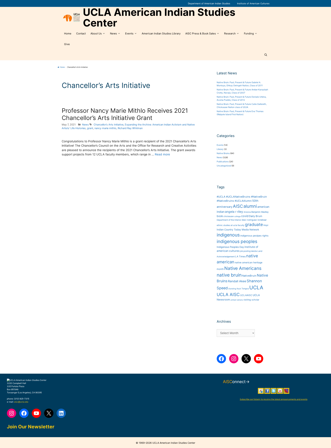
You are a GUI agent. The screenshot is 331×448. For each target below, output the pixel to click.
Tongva (245, 288)
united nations (236, 300)
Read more (162, 154)
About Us (96, 33)
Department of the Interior (229, 220)
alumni (250, 206)
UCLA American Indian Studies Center (159, 17)
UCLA (256, 287)
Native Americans (243, 268)
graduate (254, 224)
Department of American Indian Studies (209, 3)
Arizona (247, 212)
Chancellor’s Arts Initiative (108, 124)
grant (90, 128)
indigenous (228, 235)
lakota (254, 251)
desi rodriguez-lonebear (254, 220)
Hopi (265, 225)
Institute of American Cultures (253, 3)
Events (129, 33)
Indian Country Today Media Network (238, 229)
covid (244, 216)
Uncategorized (224, 165)
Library (220, 149)
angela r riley (234, 211)
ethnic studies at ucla (227, 225)
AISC (238, 206)
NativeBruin (249, 275)
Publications (223, 161)
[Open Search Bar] (265, 55)
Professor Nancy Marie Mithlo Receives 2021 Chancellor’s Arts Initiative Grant (125, 114)
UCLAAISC (246, 295)
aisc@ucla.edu (21, 401)
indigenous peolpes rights (254, 235)
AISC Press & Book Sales (200, 33)
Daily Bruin (255, 216)
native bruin (229, 275)
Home (67, 33)
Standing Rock (234, 289)
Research (230, 33)
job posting (245, 251)
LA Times (240, 256)
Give (67, 44)
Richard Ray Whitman (130, 128)
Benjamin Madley (260, 212)
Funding (249, 33)
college (237, 216)
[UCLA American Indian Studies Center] (71, 17)
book (220, 216)
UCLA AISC (228, 294)
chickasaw (228, 216)
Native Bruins (223, 153)
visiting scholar (251, 299)
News (113, 33)
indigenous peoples (237, 241)
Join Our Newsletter (30, 427)
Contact (81, 33)
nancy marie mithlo (105, 128)
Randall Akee (237, 281)
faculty (241, 225)
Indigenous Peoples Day (230, 246)
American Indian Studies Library (161, 33)
